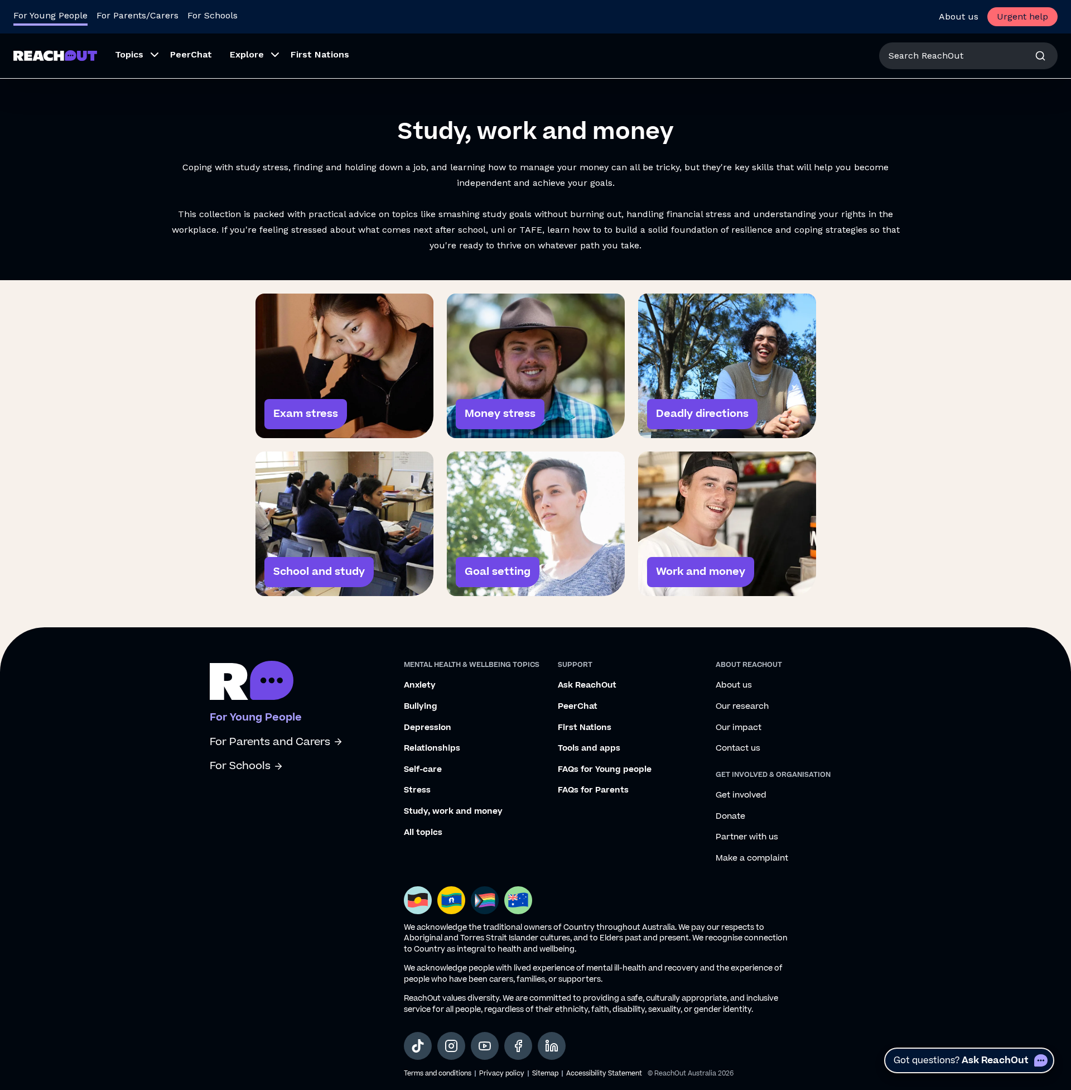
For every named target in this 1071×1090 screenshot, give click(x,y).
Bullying (420, 706)
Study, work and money (453, 811)
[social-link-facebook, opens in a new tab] (518, 1046)
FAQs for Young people (605, 769)
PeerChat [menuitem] (191, 54)
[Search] (1040, 56)
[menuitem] (133, 56)
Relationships (432, 748)
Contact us (738, 748)
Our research (742, 706)
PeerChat (577, 706)
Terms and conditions (437, 1073)
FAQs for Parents (593, 790)
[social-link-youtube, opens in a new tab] (485, 1046)
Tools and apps (589, 748)
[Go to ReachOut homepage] (55, 55)
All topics (423, 832)
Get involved (741, 795)
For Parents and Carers (270, 742)
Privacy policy (501, 1073)
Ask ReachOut (587, 685)
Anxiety (420, 685)
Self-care (423, 769)
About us (958, 16)
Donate (730, 816)
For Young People (50, 15)
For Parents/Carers (137, 15)
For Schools (212, 15)
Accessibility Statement (604, 1073)
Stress (417, 790)
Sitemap (545, 1073)
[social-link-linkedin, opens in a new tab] (552, 1046)
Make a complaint (752, 858)
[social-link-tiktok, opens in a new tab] (418, 1046)
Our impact (738, 727)
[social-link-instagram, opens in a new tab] (451, 1046)
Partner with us (747, 837)
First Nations (584, 727)
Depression (427, 727)
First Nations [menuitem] (320, 54)
